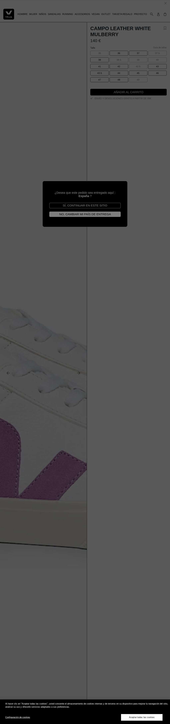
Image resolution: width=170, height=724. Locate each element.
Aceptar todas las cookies (142, 717)
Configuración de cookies (17, 717)
